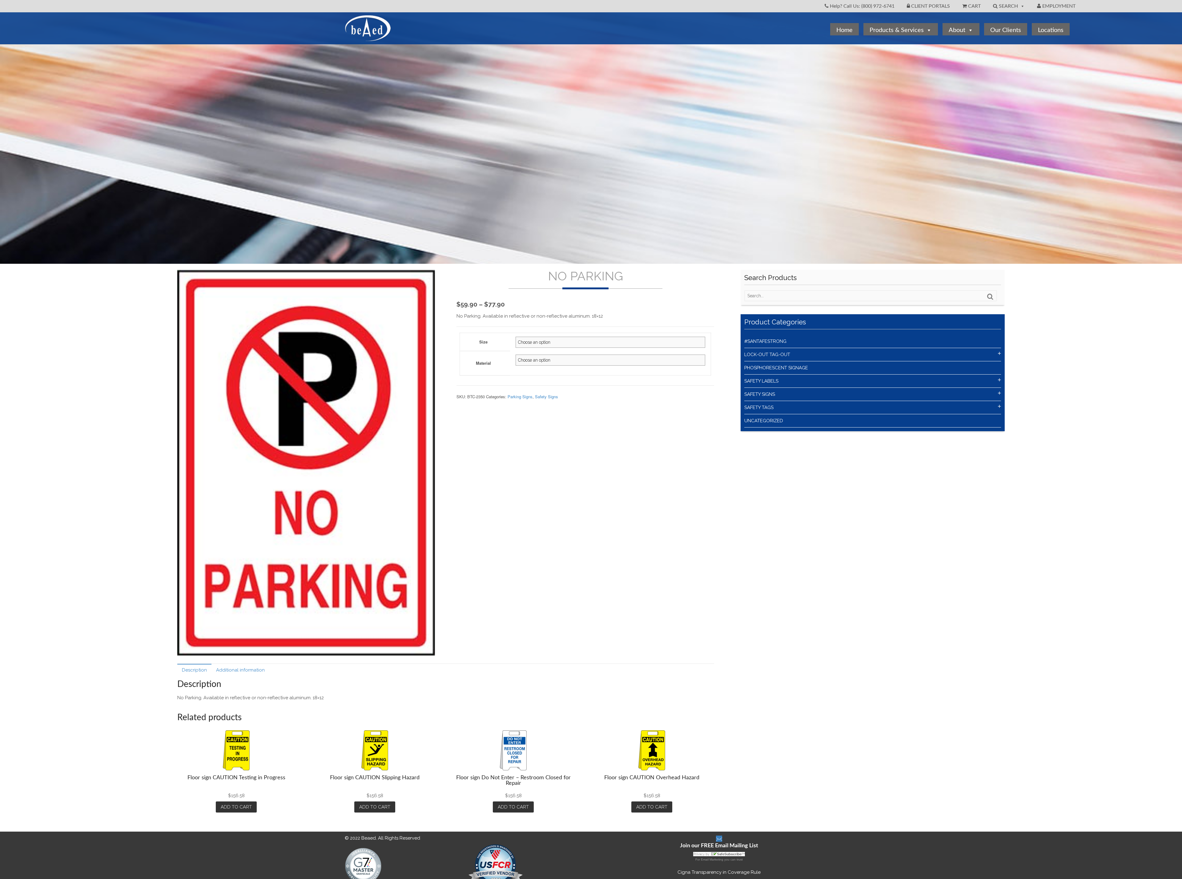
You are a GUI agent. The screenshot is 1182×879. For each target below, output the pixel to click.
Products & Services (897, 30)
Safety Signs (546, 396)
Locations (1050, 30)
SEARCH (1008, 6)
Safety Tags (759, 407)
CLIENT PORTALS (930, 6)
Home (844, 30)
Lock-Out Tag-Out (767, 354)
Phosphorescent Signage (776, 368)
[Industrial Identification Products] (368, 38)
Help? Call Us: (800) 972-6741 (862, 6)
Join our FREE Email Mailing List (719, 846)
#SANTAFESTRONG (765, 341)
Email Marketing (712, 859)
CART (974, 6)
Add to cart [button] (236, 807)
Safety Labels (761, 381)
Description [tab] (194, 670)
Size (483, 342)
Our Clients (1005, 30)
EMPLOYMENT (1058, 6)
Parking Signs (520, 396)
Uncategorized (763, 420)
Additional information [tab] (240, 670)
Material (483, 363)
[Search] (990, 297)
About (957, 30)
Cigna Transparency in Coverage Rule (719, 872)
